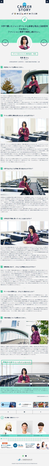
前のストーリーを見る (8, 412)
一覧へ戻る (24, 412)
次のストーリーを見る (41, 412)
